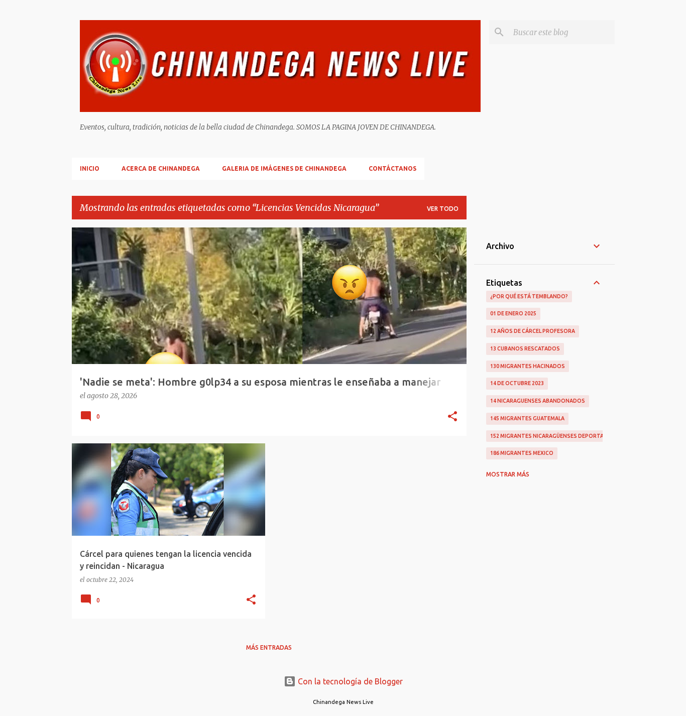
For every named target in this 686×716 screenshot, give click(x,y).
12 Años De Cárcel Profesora (532, 331)
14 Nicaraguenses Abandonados (537, 401)
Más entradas (269, 647)
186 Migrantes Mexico (521, 453)
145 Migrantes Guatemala (527, 418)
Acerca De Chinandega (161, 168)
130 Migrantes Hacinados (527, 366)
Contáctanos (392, 168)
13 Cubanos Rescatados (525, 348)
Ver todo (443, 208)
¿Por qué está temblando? (529, 296)
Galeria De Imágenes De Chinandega (284, 168)
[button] (452, 417)
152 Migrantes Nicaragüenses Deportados (553, 436)
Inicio (89, 168)
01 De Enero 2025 (513, 313)
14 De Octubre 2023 (517, 383)
